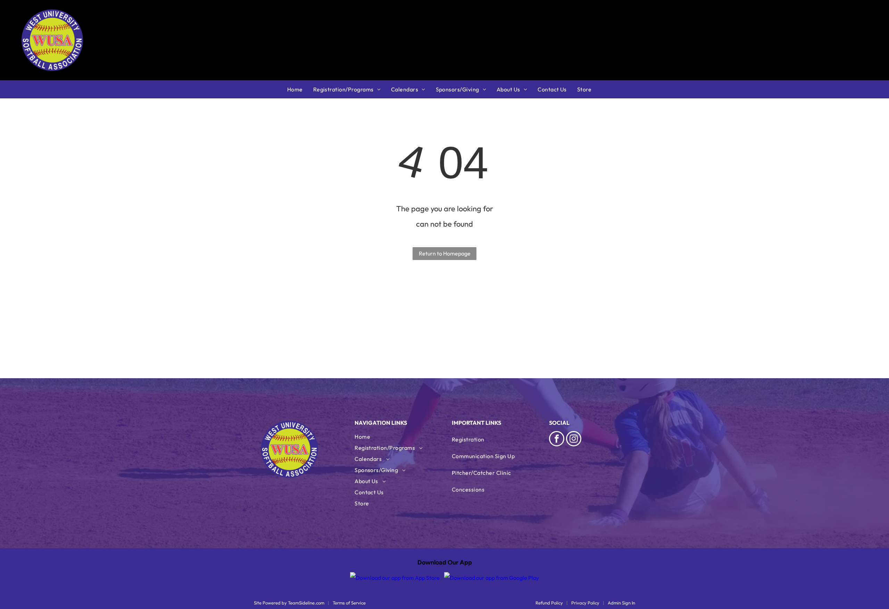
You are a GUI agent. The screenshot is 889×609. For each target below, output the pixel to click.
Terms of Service (349, 603)
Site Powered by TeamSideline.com (289, 603)
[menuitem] (300, 89)
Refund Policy (549, 603)
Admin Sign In (621, 603)
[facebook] (556, 439)
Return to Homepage (445, 253)
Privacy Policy (585, 603)
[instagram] (573, 439)
